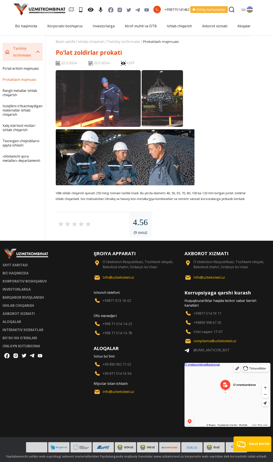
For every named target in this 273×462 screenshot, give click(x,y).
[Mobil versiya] (82, 9)
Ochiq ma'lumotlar (211, 9)
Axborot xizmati (214, 26)
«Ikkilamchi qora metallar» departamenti (21, 158)
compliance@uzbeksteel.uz (214, 341)
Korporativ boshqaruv (65, 26)
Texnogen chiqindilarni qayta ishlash (21, 143)
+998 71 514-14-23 (117, 324)
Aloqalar (244, 26)
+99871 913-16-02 (117, 300)
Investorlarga (104, 26)
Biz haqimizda (26, 26)
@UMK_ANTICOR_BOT (211, 350)
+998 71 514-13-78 (117, 333)
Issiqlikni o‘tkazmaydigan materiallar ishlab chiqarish (22, 110)
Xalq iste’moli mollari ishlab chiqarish (19, 127)
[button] (252, 444)
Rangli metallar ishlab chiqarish (20, 92)
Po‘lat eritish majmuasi (21, 68)
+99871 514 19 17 (207, 313)
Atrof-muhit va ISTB (141, 26)
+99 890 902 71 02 (117, 364)
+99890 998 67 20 (207, 322)
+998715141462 (177, 9)
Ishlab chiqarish (179, 26)
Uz (243, 9)
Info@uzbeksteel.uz (118, 277)
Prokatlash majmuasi (19, 79)
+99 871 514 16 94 (117, 373)
